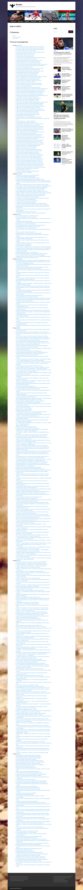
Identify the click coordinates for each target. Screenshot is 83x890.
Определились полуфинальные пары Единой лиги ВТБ (27, 175)
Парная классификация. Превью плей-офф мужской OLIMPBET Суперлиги (31, 253)
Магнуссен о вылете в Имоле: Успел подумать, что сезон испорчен (30, 68)
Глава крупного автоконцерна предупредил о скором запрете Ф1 (29, 134)
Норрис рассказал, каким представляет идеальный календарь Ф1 (29, 129)
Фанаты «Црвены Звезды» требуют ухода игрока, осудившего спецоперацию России (33, 185)
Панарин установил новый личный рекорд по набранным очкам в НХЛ (30, 858)
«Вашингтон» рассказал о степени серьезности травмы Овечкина (29, 826)
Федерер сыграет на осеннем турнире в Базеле (26, 426)
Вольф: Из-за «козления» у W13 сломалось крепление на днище (29, 94)
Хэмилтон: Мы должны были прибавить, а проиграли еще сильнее (30, 71)
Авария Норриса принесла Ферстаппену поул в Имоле (27, 72)
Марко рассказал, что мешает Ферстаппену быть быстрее (28, 107)
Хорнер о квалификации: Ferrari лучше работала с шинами (28, 77)
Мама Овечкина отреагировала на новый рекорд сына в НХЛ (29, 848)
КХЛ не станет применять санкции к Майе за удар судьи (27, 771)
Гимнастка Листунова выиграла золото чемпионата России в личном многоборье (33, 310)
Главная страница (17, 37)
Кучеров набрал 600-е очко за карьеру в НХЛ (25, 851)
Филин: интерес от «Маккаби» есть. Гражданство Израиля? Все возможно (31, 660)
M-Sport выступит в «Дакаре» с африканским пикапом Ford (28, 153)
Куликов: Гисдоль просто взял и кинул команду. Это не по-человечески (30, 741)
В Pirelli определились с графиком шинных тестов (26, 122)
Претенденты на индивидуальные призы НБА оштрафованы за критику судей (32, 184)
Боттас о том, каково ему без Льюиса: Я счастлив (26, 133)
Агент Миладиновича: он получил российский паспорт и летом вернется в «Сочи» (33, 687)
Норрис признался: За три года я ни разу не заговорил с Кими (29, 150)
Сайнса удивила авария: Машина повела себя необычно (28, 69)
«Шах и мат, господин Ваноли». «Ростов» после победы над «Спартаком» (31, 713)
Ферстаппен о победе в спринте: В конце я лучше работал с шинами (30, 52)
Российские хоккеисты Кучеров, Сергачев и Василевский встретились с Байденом (33, 821)
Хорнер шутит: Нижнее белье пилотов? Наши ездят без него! (28, 135)
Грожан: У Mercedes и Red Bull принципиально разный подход (29, 149)
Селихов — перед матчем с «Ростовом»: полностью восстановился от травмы (32, 752)
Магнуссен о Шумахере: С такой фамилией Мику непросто (28, 145)
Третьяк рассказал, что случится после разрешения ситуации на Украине (31, 774)
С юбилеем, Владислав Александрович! (24, 238)
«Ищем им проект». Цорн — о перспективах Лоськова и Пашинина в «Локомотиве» (33, 729)
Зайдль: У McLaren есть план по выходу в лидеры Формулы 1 (28, 157)
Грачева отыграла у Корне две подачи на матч (25, 386)
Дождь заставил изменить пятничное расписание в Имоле (28, 87)
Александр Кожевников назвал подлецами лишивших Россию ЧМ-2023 (31, 802)
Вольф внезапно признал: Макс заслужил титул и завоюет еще (29, 141)
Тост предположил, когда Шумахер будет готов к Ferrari (27, 152)
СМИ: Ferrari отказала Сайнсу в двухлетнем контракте (27, 111)
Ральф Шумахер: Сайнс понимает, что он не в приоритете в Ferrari (29, 123)
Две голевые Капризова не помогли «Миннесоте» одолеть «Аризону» (30, 762)
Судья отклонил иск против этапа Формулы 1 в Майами (27, 99)
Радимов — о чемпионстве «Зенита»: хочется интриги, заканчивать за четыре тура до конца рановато (67, 160)
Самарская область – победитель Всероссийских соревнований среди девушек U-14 (33, 222)
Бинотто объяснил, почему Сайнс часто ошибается (26, 58)
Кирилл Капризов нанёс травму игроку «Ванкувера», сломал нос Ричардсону (32, 859)
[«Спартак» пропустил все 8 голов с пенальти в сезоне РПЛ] (57, 155)
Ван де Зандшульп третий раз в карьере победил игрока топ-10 (29, 365)
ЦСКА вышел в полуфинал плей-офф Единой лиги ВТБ (27, 177)
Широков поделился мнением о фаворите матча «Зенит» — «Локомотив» (31, 626)
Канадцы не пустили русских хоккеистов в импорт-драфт (28, 787)
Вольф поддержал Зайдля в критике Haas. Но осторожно (28, 114)
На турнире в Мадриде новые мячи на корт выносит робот (28, 388)
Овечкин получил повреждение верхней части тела (26, 837)
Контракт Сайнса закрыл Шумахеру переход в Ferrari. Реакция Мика (30, 89)
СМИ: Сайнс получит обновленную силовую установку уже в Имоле (30, 106)
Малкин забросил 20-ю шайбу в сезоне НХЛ (25, 766)
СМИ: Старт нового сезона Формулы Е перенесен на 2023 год (29, 160)
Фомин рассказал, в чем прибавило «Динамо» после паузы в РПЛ (29, 675)
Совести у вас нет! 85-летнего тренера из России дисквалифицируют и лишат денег (33, 298)
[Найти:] (63, 31)
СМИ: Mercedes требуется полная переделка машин (27, 130)
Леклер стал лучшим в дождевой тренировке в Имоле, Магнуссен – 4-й (30, 91)
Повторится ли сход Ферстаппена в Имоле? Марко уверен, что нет (29, 127)
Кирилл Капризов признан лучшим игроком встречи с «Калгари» (29, 772)
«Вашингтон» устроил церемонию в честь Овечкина (26, 801)
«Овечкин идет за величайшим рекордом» (24, 794)
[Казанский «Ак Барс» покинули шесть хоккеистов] (57, 84)
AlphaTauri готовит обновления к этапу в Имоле (26, 148)
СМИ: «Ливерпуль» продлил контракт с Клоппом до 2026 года (29, 625)
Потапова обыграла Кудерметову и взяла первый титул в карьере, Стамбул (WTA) (33, 469)
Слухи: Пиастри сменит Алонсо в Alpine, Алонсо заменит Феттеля (29, 158)
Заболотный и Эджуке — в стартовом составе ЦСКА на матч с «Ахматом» (31, 563)
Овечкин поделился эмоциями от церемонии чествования (28, 789)
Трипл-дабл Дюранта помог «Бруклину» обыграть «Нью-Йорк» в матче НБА (31, 191)
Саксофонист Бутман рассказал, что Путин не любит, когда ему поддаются (31, 780)
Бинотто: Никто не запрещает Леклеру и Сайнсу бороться (28, 125)
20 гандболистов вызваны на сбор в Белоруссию (26, 227)
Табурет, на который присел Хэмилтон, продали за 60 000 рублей (29, 161)
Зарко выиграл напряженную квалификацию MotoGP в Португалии (30, 46)
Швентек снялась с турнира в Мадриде (24, 409)
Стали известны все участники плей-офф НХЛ (26, 779)
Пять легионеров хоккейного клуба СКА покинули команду (28, 757)
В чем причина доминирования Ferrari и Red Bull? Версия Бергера (29, 140)
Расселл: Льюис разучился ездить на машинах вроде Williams (29, 84)
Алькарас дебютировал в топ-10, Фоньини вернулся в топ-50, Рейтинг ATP (31, 463)
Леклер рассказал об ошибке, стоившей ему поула (26, 75)
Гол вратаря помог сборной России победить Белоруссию (28, 755)
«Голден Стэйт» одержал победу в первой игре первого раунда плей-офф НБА (32, 204)
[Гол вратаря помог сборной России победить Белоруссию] (63, 49)
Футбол (45, 21)
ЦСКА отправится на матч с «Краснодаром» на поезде (27, 684)
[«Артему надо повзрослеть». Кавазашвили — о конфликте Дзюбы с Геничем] (57, 139)
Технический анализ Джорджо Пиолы (24, 85)
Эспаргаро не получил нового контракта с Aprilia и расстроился (29, 165)
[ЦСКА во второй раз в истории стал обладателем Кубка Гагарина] (57, 90)
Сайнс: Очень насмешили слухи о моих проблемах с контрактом (29, 104)
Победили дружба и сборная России (23, 245)
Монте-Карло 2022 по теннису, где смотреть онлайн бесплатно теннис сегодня (32, 514)
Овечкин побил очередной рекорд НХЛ (24, 849)
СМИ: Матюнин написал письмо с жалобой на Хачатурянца (28, 618)
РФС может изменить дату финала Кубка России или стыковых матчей (30, 663)
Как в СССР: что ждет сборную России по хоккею (26, 767)
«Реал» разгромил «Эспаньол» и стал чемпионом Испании (28, 578)
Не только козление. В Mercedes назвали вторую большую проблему (30, 65)
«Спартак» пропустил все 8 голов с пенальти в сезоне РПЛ (28, 567)
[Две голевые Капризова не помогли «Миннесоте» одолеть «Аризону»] (57, 98)
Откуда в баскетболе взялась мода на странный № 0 (27, 200)
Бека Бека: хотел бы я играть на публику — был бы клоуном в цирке (30, 590)
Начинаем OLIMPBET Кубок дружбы (23, 244)
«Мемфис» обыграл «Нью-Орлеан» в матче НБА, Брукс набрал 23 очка (30, 194)
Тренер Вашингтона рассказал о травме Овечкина (26, 786)
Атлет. (19, 4)
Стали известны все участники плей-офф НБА (26, 202)
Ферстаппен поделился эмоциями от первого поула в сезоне (28, 80)
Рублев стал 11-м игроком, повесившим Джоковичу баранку (28, 467)
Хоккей (50, 21)
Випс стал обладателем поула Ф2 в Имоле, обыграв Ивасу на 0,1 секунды (31, 76)
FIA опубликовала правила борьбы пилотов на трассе (27, 96)
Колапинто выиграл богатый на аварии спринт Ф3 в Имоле (28, 62)
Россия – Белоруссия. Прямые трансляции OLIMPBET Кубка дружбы (30, 254)
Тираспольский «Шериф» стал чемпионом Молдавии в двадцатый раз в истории (32, 598)
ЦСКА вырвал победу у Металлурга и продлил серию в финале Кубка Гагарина (32, 813)
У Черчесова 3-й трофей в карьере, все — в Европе (26, 709)
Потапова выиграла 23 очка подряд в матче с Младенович (28, 402)
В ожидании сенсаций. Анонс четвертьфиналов (26, 223)
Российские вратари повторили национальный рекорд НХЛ (28, 844)
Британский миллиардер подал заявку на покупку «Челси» (28, 597)
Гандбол (27, 21)
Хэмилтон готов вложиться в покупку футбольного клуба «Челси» (29, 108)
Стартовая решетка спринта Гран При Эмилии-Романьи (27, 79)
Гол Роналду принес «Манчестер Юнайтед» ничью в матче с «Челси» (30, 614)
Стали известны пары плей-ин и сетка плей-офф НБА (27, 196)
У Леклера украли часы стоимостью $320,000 (25, 121)
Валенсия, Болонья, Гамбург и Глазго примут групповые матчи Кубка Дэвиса (32, 434)
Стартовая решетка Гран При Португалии (24, 56)
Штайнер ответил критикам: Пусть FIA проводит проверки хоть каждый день (32, 88)
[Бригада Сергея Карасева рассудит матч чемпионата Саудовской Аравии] (63, 112)
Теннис (40, 21)
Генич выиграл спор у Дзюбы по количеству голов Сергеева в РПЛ (30, 686)
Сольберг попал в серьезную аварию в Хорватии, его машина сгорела (30, 57)
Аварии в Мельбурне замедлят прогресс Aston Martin (27, 168)
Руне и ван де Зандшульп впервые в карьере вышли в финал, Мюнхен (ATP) (32, 341)
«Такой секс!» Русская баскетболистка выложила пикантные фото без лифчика (32, 198)
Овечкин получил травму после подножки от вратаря (27, 830)
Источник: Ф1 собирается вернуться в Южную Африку (27, 171)
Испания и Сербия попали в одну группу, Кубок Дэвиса (27, 428)
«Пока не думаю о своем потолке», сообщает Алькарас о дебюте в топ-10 (31, 436)
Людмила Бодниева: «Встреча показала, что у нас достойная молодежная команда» (33, 256)
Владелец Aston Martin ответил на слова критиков (26, 146)
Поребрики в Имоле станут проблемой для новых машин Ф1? (29, 117)
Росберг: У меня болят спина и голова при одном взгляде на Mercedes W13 (31, 64)
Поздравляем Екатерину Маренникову (24, 221)
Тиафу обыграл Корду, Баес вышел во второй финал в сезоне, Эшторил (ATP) (32, 332)
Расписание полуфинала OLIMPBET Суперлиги (26, 217)
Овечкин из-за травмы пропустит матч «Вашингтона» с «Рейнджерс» (30, 764)
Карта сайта (15, 38)
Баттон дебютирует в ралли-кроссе (23, 169)
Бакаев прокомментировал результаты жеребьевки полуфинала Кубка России (32, 748)
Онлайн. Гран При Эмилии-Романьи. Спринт (25, 54)
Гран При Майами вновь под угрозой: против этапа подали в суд (29, 162)
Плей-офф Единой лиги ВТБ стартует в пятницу (26, 211)
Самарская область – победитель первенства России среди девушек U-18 (31, 237)
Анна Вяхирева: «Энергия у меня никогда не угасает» (27, 257)
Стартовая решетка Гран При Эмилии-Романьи (26, 50)
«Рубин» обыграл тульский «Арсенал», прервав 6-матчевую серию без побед (32, 718)
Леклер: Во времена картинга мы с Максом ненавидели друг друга (30, 103)
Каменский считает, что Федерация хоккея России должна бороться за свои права (33, 809)
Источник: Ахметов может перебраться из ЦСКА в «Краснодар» (29, 659)
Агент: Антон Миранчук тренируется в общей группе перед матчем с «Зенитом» (32, 664)
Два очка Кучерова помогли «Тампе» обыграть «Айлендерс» (28, 763)
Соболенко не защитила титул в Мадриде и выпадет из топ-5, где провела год (32, 387)
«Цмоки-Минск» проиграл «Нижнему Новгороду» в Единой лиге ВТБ (30, 190)
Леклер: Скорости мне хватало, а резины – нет (25, 53)
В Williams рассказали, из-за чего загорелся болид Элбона (28, 61)
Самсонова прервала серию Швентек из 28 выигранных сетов (29, 496)
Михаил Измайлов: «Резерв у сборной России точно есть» (28, 226)
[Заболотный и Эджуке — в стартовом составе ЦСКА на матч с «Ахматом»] (57, 132)
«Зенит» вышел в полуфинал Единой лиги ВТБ (25, 176)
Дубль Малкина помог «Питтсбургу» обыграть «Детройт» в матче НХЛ (30, 856)
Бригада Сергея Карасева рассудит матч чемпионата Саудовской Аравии (31, 561)
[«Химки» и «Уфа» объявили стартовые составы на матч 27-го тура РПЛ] (57, 148)
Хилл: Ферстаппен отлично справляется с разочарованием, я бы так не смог (32, 102)
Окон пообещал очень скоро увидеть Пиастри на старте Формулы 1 (30, 126)
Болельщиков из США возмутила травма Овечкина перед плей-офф (30, 817)
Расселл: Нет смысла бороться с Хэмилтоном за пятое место (28, 156)
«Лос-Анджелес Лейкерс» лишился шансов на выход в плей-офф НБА (30, 188)
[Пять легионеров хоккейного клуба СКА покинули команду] (57, 77)
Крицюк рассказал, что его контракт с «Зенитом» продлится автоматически (31, 611)
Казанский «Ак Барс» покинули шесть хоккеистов (26, 759)
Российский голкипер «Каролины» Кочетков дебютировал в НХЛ (29, 852)
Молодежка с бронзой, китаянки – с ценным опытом (26, 252)
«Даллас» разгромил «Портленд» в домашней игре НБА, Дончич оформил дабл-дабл (33, 192)
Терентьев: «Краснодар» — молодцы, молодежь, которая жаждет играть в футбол (33, 584)
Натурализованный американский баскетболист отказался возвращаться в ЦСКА (33, 180)
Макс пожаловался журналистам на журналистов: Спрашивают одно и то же (32, 95)
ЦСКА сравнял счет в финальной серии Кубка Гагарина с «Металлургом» (31, 782)
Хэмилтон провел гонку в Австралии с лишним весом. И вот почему (30, 164)
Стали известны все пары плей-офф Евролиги (26, 199)
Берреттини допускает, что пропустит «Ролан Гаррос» (27, 355)
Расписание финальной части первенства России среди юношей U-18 (30, 225)
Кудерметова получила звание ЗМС (23, 410)
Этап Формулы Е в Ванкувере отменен (24, 66)
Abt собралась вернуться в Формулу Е (24, 172)
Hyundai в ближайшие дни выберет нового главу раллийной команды (30, 110)
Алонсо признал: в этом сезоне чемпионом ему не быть (27, 112)
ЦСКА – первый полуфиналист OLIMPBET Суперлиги (27, 215)
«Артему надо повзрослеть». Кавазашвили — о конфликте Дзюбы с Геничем (31, 564)
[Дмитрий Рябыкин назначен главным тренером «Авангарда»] (57, 71)
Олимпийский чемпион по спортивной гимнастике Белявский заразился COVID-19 (33, 260)
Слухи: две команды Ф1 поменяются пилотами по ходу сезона (29, 83)
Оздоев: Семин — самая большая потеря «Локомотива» (27, 603)
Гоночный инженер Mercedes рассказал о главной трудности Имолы (30, 137)
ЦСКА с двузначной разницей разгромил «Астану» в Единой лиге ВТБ (30, 195)
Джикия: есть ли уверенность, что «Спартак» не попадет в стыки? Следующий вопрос (33, 710)
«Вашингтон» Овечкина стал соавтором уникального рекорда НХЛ (30, 822)
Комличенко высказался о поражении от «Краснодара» (27, 586)
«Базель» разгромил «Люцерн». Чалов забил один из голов (28, 711)
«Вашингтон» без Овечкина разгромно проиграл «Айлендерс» (29, 775)
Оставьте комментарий (57, 55)
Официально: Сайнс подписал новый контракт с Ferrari (27, 100)
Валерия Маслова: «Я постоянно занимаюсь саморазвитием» (29, 233)
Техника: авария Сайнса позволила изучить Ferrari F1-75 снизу (29, 60)
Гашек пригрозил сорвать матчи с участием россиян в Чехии (28, 860)
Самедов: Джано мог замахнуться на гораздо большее (27, 602)
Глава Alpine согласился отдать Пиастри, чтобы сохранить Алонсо (29, 144)
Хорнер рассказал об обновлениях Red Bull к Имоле (27, 138)
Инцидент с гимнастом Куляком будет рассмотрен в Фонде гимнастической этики (33, 286)
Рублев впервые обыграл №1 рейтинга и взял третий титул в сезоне (30, 468)
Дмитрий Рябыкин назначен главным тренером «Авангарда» (28, 756)
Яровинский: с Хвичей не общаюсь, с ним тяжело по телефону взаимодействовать (33, 652)
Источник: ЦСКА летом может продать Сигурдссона (27, 661)
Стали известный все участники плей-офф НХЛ (26, 793)
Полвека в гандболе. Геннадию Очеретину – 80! (26, 231)
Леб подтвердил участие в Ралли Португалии (25, 115)
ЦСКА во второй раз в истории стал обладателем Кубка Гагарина (29, 760)
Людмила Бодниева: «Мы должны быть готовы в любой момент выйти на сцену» (32, 242)
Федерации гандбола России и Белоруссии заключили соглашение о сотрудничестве (33, 248)
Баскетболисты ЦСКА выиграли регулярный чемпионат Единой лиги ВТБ (31, 203)
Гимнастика (33, 21)
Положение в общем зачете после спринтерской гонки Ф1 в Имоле (30, 49)
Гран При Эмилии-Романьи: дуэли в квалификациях (27, 73)
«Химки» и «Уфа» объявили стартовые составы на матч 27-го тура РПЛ (31, 565)
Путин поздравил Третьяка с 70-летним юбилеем (26, 832)
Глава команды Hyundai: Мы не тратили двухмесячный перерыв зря (30, 131)
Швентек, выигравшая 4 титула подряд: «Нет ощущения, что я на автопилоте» (32, 461)
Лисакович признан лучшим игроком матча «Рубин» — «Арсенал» (29, 714)
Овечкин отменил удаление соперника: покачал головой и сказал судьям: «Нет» (32, 843)
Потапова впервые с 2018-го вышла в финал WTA (26, 498)
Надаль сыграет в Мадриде (21, 425)
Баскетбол (20, 21)
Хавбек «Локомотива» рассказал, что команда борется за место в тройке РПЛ (32, 725)
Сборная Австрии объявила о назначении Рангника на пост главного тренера (32, 607)
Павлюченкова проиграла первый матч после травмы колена (29, 350)
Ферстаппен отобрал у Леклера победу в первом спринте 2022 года (30, 48)
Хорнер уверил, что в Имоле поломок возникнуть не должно (28, 98)
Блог (14, 35)
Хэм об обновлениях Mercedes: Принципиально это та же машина (29, 92)
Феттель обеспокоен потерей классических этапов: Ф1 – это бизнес (30, 142)
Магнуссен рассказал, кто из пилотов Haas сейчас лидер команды (29, 154)
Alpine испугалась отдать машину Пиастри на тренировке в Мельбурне (30, 167)
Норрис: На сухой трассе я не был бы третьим (25, 81)
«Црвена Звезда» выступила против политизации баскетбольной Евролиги (31, 187)
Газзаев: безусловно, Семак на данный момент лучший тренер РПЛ (30, 571)
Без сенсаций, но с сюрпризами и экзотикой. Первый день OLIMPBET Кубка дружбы (33, 246)
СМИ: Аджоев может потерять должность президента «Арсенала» (29, 668)
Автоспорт (13, 21)
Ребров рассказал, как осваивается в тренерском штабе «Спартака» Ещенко (32, 613)
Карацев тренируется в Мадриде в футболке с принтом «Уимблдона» (30, 400)
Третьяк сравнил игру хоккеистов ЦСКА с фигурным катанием (29, 836)
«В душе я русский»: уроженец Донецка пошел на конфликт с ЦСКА (30, 179)
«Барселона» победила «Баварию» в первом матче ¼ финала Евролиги (31, 213)
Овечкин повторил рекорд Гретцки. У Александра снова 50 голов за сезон (31, 839)
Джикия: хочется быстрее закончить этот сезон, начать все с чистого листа (31, 691)
